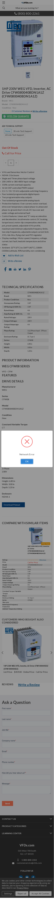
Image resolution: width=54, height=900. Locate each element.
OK (27, 461)
